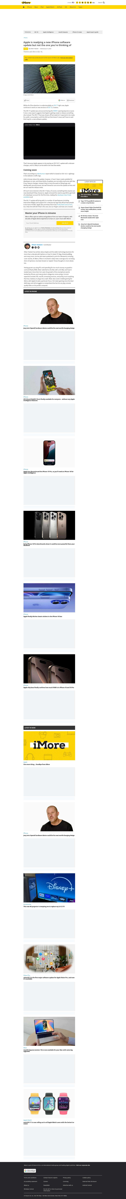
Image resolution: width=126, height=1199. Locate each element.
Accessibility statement (30, 1181)
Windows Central (29, 1189)
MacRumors (41, 174)
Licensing (65, 1181)
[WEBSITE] (36, 247)
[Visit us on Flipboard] (91, 3)
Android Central (87, 1185)
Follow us (63, 100)
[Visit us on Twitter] (80, 3)
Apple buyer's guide (92, 32)
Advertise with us (68, 1185)
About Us (73, 7)
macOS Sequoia (63, 32)
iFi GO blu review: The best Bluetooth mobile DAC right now (90, 217)
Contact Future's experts (50, 1177)
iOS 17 (56, 105)
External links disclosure (90, 1181)
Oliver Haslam (34, 48)
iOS (66, 7)
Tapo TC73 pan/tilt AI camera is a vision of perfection (91, 202)
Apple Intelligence (48, 32)
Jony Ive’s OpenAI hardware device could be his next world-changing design (91, 226)
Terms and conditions (30, 1177)
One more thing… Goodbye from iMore (89, 195)
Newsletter (71, 100)
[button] (101, 2)
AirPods (59, 7)
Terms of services (45, 228)
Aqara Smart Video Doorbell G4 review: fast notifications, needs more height (91, 209)
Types (80, 7)
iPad (42, 7)
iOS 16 (50, 107)
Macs (36, 7)
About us (26, 1185)
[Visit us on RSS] (88, 3)
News (25, 49)
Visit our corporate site (83, 1165)
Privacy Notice (28, 229)
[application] (49, 141)
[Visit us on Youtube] (83, 3)
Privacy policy (67, 1177)
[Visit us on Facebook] (77, 3)
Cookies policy (87, 1177)
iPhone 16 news (77, 32)
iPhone (29, 7)
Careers (45, 1181)
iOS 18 (36, 32)
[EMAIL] (38, 247)
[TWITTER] (33, 247)
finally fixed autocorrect (64, 205)
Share (27, 100)
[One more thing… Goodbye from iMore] (90, 191)
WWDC (55, 111)
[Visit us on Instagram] (85, 3)
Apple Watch (50, 7)
